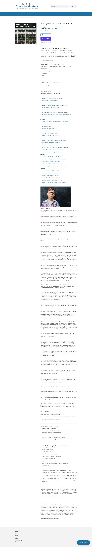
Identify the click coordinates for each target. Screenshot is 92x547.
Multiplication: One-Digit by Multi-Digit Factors (51, 156)
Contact (16, 538)
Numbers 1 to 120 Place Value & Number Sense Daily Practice (54, 105)
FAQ (15, 533)
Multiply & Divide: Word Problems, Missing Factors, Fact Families (55, 147)
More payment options (46, 42)
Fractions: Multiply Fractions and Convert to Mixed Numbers (54, 166)
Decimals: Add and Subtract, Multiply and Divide (52, 180)
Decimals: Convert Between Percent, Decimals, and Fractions (54, 182)
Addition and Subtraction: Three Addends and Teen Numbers (54, 112)
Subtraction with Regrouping (48, 128)
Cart (75, 6)
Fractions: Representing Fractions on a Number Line (53, 149)
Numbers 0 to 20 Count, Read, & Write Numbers (52, 98)
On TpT (16, 535)
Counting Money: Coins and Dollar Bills (50, 135)
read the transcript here (71, 416)
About (42, 14)
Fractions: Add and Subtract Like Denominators (52, 163)
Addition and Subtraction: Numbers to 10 (50, 107)
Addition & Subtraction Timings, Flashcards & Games (53, 116)
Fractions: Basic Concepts (47, 131)
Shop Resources (23, 14)
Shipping (42, 30)
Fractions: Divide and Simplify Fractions (50, 175)
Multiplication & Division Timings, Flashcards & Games (53, 152)
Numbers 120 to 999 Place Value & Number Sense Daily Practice (55, 121)
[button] (43, 27)
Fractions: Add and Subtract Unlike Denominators (52, 173)
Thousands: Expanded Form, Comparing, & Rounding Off (54, 140)
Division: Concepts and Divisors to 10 (49, 145)
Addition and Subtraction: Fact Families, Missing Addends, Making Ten (56, 114)
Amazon (54, 14)
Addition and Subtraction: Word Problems (50, 109)
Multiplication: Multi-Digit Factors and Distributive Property (54, 159)
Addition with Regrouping (47, 126)
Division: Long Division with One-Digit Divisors (51, 161)
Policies (16, 537)
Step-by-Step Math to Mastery (23, 545)
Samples (48, 14)
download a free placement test (52, 419)
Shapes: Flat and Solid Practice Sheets (50, 100)
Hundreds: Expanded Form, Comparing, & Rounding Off (53, 124)
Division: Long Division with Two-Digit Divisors (51, 170)
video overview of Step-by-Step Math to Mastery (54, 416)
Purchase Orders (34, 14)
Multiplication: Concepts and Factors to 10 (50, 142)
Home (16, 14)
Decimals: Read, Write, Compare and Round (51, 177)
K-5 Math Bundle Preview (47, 60)
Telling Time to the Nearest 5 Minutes (49, 133)
